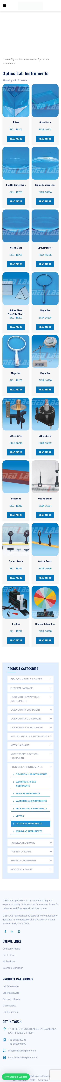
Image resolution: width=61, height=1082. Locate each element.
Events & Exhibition (12, 967)
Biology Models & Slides (26, 679)
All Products (8, 961)
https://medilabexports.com (22, 1057)
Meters (20, 816)
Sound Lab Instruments (29, 831)
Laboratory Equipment (25, 709)
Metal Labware (20, 745)
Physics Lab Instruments (23, 59)
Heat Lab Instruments (28, 793)
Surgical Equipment (23, 860)
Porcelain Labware (23, 842)
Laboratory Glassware (26, 718)
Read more (16, 138)
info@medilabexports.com (22, 1050)
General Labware (22, 688)
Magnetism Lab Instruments (31, 801)
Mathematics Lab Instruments (30, 736)
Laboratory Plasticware (27, 727)
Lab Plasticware (10, 992)
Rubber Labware (21, 851)
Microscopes (9, 1005)
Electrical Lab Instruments (31, 774)
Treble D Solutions (38, 1080)
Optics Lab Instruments (29, 824)
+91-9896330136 (17, 1039)
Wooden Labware (22, 869)
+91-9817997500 (17, 1043)
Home (5, 59)
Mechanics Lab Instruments (31, 808)
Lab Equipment (10, 1012)
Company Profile (11, 948)
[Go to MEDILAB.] (7, 24)
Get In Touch (9, 955)
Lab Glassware (10, 986)
